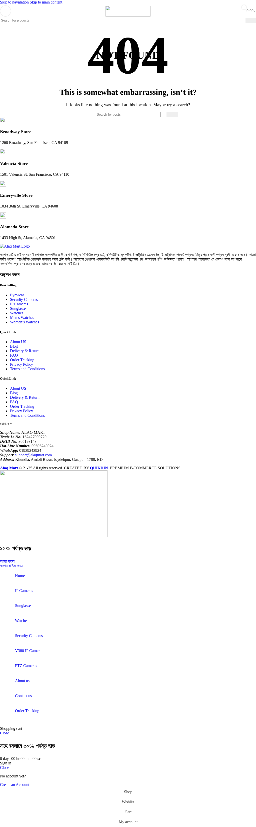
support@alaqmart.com (33, 455)
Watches (16, 313)
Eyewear (17, 295)
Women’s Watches (24, 322)
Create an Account (14, 784)
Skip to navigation (15, 2)
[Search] (251, 20)
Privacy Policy (21, 364)
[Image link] (15, 246)
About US (18, 342)
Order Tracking (22, 360)
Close (4, 733)
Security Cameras (24, 299)
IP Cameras (19, 304)
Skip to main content (46, 2)
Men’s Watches (22, 317)
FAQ (14, 355)
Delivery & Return (25, 351)
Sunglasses (18, 308)
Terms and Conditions (27, 369)
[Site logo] (128, 15)
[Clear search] (242, 20)
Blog (14, 346)
